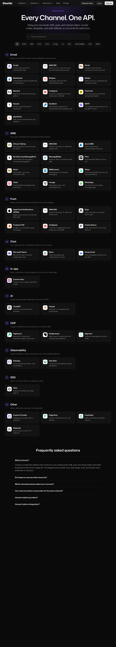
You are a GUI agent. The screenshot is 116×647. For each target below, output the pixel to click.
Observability (79, 44)
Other (98, 44)
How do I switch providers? (26, 497)
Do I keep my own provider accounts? (31, 477)
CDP (69, 44)
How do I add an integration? (27, 504)
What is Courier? (22, 460)
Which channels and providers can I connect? (34, 484)
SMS (31, 44)
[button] (23, 3)
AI (62, 44)
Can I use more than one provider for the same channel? (39, 491)
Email (24, 44)
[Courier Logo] (7, 3)
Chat (47, 44)
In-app (55, 44)
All (17, 44)
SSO (90, 44)
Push (39, 44)
